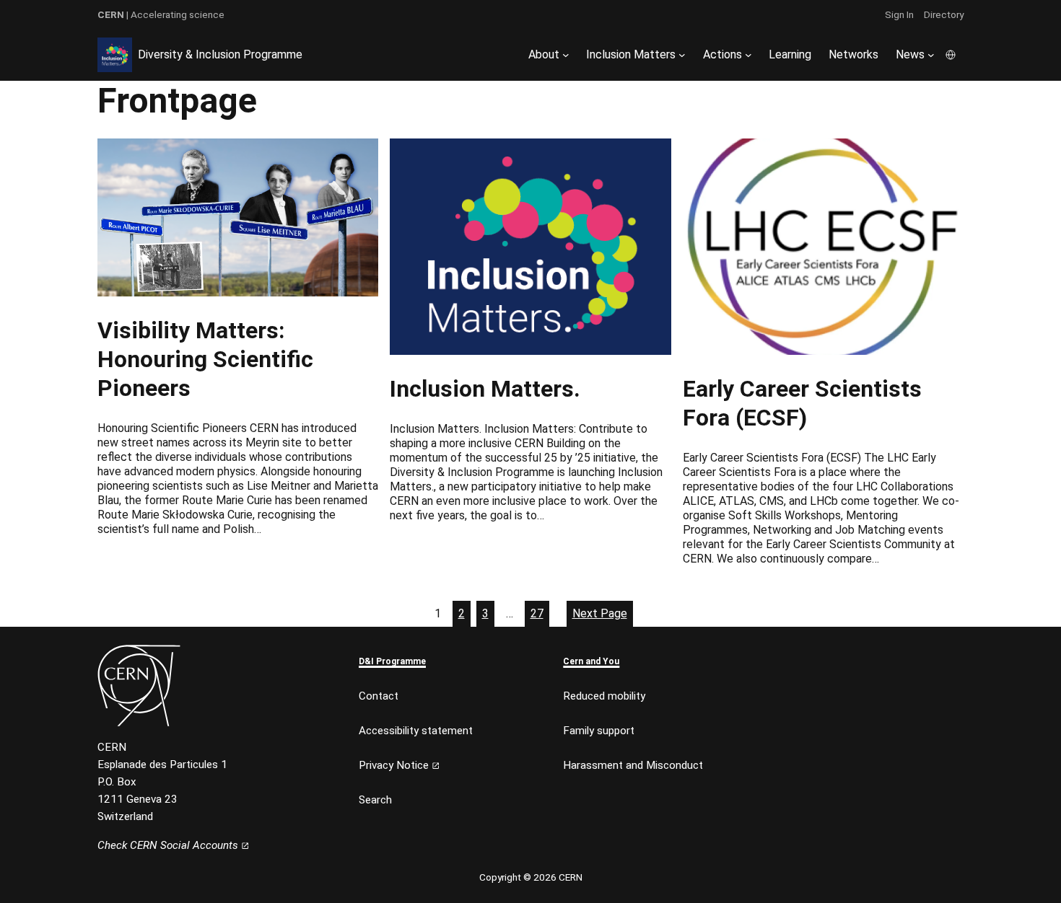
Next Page (599, 613)
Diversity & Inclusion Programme (220, 54)
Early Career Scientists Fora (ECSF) (802, 403)
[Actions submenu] (748, 54)
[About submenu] (565, 54)
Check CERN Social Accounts (169, 845)
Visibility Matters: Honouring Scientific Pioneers (205, 359)
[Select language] (952, 54)
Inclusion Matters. (485, 388)
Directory (944, 14)
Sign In (899, 14)
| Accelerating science (160, 14)
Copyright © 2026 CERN (530, 877)
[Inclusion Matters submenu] (682, 54)
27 (536, 613)
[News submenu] (931, 54)
